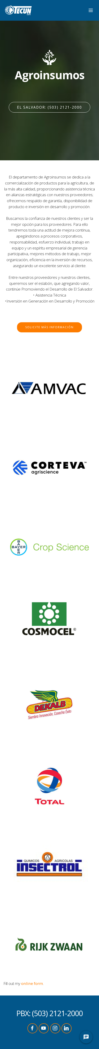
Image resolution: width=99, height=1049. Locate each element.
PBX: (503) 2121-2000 (49, 1013)
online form (32, 983)
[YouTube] (44, 1028)
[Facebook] (32, 1028)
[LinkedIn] (66, 1028)
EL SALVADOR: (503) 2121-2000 (49, 107)
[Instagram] (55, 1028)
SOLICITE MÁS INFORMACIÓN (49, 327)
